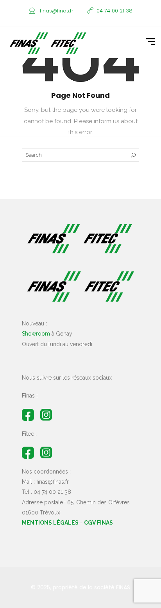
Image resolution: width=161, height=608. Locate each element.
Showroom (36, 334)
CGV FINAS (98, 523)
